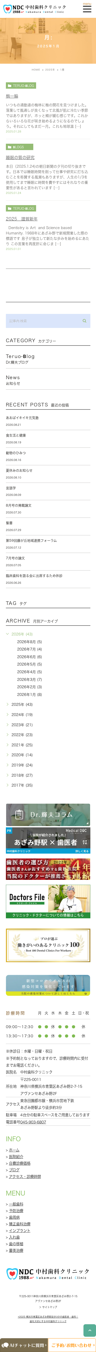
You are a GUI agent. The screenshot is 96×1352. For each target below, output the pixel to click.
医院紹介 (16, 1157)
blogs (18, 147)
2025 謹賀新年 (22, 219)
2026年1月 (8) (29, 694)
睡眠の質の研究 (20, 157)
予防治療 (16, 1211)
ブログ (14, 1170)
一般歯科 (16, 1204)
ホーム (14, 1150)
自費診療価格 (19, 1163)
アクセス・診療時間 (25, 1176)
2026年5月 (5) (29, 664)
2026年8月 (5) (29, 642)
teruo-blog (23, 85)
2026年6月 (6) (29, 657)
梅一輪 (12, 96)
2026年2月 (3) (29, 687)
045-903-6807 (33, 1122)
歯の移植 (16, 1244)
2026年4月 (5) (29, 672)
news (13, 380)
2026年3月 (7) (29, 679)
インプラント (19, 1230)
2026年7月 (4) (29, 649)
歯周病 (14, 1217)
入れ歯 (14, 1237)
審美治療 (16, 1250)
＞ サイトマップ (48, 1307)
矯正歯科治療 (19, 1224)
